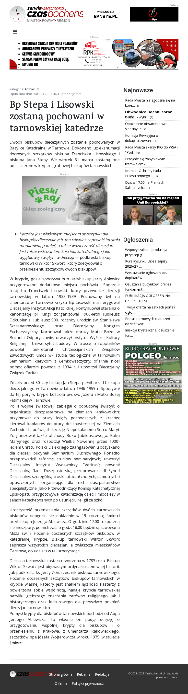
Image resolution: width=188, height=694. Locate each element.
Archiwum (32, 89)
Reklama (84, 674)
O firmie (61, 683)
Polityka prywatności (88, 683)
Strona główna (60, 674)
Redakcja (102, 674)
